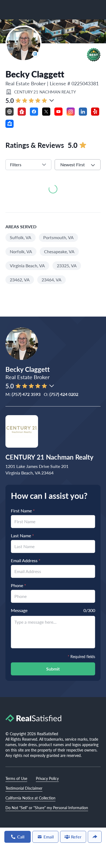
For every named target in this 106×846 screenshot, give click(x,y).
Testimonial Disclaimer (23, 788)
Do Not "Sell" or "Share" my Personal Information (46, 807)
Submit (53, 669)
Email (48, 837)
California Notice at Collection (30, 798)
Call (20, 837)
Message (19, 610)
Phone (18, 585)
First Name (23, 510)
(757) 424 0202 (63, 394)
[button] (94, 54)
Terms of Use (16, 778)
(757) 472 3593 (26, 394)
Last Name (22, 535)
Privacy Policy (47, 778)
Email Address (25, 560)
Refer (76, 837)
